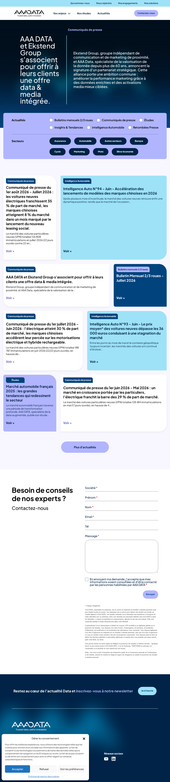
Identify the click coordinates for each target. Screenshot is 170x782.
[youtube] (106, 759)
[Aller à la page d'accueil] (29, 13)
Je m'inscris (147, 690)
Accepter (17, 769)
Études (149, 120)
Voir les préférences (72, 769)
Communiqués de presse (118, 120)
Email (89, 517)
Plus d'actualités (85, 447)
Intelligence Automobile (108, 127)
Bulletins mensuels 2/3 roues (73, 120)
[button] (84, 738)
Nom (89, 507)
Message (92, 536)
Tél (87, 526)
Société (91, 488)
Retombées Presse (145, 127)
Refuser (44, 769)
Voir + (10, 251)
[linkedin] (114, 759)
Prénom (91, 497)
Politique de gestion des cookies (43, 776)
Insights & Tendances (68, 127)
